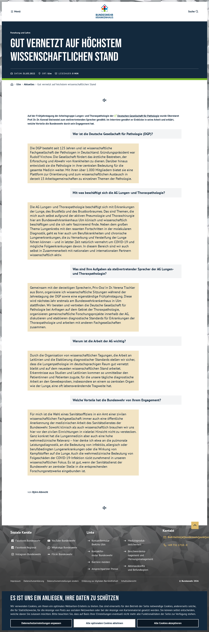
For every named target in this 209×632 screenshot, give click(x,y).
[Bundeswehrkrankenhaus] (11, 84)
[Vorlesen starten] (104, 100)
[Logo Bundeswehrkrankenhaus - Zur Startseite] (104, 11)
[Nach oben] (195, 525)
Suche (191, 11)
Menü (17, 11)
